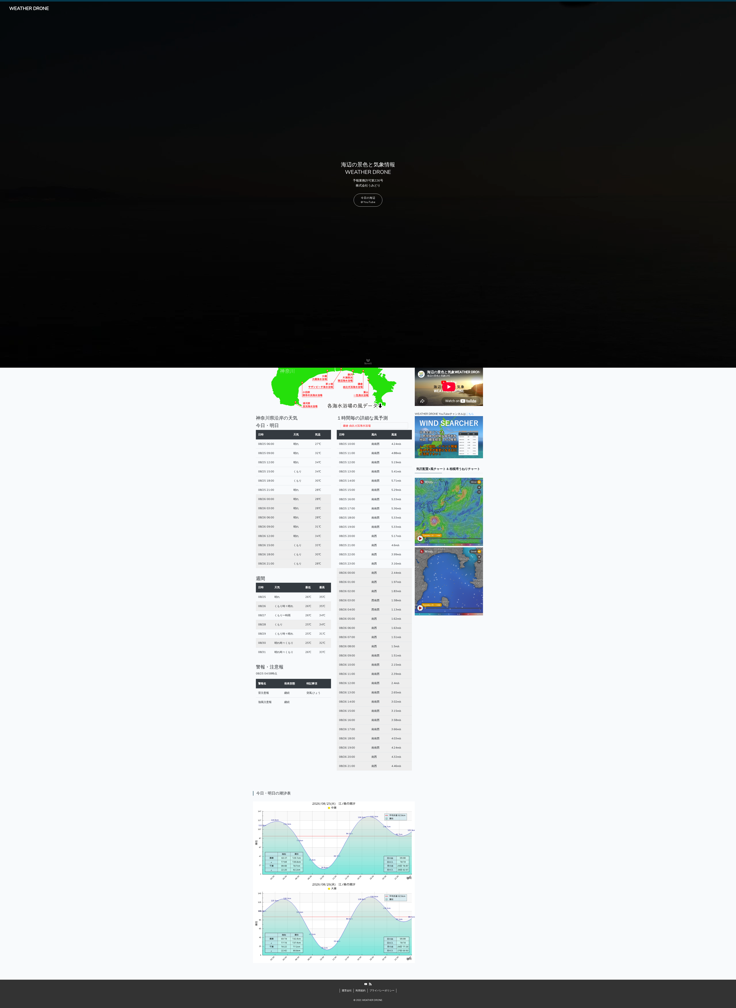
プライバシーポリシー (382, 990)
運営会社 (347, 990)
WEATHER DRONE (29, 8)
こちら (470, 414)
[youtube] (365, 984)
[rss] (370, 984)
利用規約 (361, 990)
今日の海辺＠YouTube (368, 200)
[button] (368, 361)
